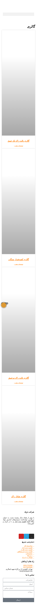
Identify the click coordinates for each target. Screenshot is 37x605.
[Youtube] (21, 536)
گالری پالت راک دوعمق (18, 378)
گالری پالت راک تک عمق (18, 141)
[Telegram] (26, 536)
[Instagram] (31, 536)
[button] (18, 14)
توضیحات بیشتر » (18, 146)
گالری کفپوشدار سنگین (18, 259)
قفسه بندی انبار (20, 521)
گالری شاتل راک (18, 496)
